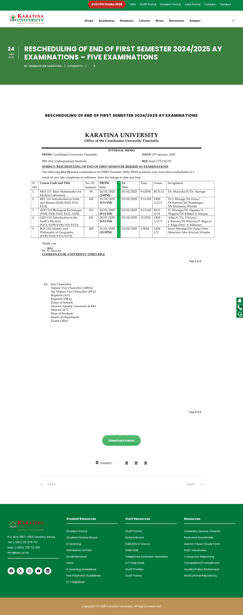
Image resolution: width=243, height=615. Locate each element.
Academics (106, 20)
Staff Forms (133, 575)
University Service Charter (202, 531)
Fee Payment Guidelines (83, 575)
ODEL (132, 4)
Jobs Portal (192, 4)
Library (144, 20)
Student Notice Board (81, 537)
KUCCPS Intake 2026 (107, 4)
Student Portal (170, 4)
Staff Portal (148, 4)
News (159, 20)
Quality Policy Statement (201, 569)
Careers (210, 4)
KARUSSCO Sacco (137, 544)
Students (127, 20)
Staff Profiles (134, 569)
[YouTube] (38, 570)
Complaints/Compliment (202, 563)
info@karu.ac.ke (18, 553)
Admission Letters (79, 550)
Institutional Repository (200, 575)
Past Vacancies (195, 550)
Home (88, 20)
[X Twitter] (20, 570)
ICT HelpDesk (75, 582)
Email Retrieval (76, 557)
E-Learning (73, 544)
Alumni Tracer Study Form (202, 544)
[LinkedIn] (47, 570)
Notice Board (134, 537)
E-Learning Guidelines (81, 569)
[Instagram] (29, 570)
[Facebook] (11, 570)
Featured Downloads (198, 537)
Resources (176, 20)
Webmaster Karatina (45, 66)
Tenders (225, 4)
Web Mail (131, 550)
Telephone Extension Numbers (146, 557)
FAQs (69, 563)
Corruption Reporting (199, 557)
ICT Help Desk (134, 563)
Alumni (194, 20)
